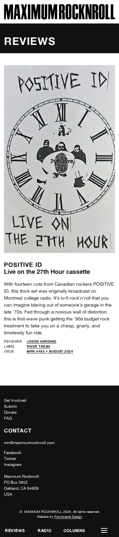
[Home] (59, 18)
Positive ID (23, 264)
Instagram (12, 464)
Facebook (12, 452)
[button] (104, 530)
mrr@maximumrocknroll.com (29, 442)
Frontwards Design (68, 516)
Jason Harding (42, 341)
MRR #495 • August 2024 (50, 351)
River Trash (38, 346)
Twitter (10, 458)
